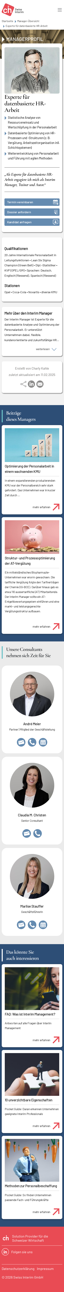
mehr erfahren (41, 507)
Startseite (7, 21)
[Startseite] (13, 9)
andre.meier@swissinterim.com (21, 742)
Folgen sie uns (22, 1252)
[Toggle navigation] (59, 9)
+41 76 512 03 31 (37, 833)
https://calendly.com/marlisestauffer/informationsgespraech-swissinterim (43, 925)
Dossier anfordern (19, 212)
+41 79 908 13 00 (32, 925)
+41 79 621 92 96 (32, 742)
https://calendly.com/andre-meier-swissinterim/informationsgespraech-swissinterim (43, 742)
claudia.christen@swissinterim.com (26, 833)
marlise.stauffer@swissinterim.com (21, 925)
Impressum (45, 1268)
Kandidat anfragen (19, 222)
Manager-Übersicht (28, 21)
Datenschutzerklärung (18, 1268)
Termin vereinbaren (20, 202)
